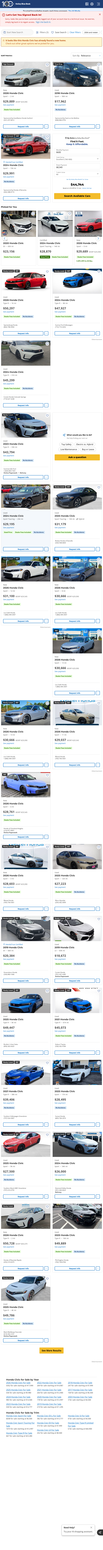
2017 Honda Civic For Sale (80, 1389)
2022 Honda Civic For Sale (49, 1382)
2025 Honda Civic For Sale (18, 1389)
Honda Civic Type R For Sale (19, 1433)
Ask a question (77, 457)
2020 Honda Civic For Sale (49, 1397)
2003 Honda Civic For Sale (80, 1397)
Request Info (23, 126)
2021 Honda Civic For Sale (49, 1389)
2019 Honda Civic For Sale (49, 1404)
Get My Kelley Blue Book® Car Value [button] (77, 179)
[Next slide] (98, 238)
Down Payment (61, 165)
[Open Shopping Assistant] (100, 1532)
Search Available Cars (77, 196)
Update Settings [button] (87, 188)
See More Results (51, 1350)
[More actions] (46, 126)
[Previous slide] (4, 238)
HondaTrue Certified (14, 162)
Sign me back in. (43, 22)
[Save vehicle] (47, 65)
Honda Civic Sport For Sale (18, 1415)
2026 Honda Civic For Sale (18, 1382)
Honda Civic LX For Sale (48, 1430)
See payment (8, 105)
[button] (86, 4)
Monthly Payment (62, 150)
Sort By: (76, 55)
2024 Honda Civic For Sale (18, 1397)
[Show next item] (45, 497)
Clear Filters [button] (75, 32)
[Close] (91, 1527)
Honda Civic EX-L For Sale (49, 1415)
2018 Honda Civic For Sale (80, 1382)
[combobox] (17, 32)
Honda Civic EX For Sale (48, 1423)
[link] (60, 109)
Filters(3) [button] (44, 32)
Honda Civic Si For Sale (78, 1415)
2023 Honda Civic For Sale (18, 1404)
